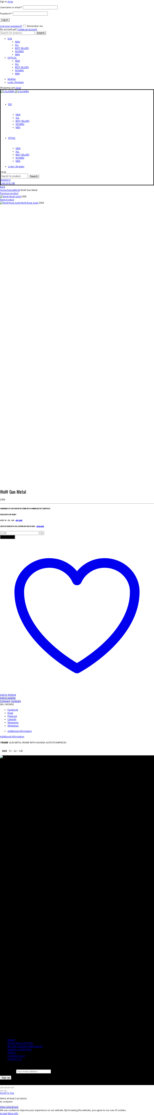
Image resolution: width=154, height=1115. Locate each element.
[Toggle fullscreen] (8, 1087)
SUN (10, 38)
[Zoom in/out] (12, 1087)
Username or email (11, 7)
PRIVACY (12, 1052)
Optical (10, 190)
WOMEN (19, 51)
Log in (5, 19)
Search (41, 32)
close (10, 1)
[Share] (5, 1087)
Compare (5, 701)
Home (3, 190)
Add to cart (8, 537)
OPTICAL (12, 57)
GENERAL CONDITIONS (20, 1049)
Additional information (12, 736)
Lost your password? (11, 26)
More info (13, 1113)
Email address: (8, 1071)
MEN (17, 54)
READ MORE (40, 526)
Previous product (9, 193)
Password (6, 13)
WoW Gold (15, 196)
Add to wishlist (8, 698)
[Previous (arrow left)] (1, 1090)
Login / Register (16, 82)
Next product (7, 199)
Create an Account (27, 29)
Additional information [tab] (20, 731)
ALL (17, 45)
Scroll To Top (7, 1093)
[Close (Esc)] (1, 1087)
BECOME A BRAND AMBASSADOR (25, 1046)
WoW (17, 190)
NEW (17, 41)
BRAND (11, 1040)
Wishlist (12, 79)
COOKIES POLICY (16, 1056)
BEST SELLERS (22, 48)
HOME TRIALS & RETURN (20, 1043)
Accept (3, 1113)
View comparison (9, 1107)
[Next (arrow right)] (5, 1090)
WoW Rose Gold (30, 202)
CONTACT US (15, 1059)
